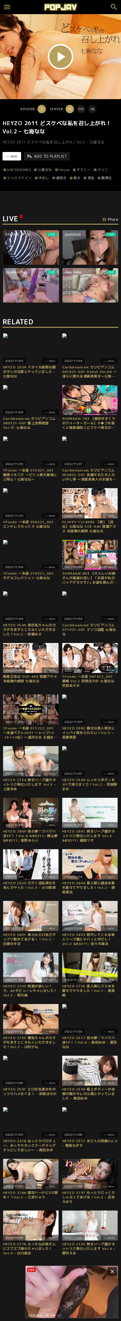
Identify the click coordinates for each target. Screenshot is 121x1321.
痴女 (76, 177)
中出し (44, 177)
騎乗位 (106, 177)
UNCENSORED (19, 169)
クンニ (103, 169)
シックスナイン (19, 177)
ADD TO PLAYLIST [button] (50, 156)
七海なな (45, 169)
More (113, 219)
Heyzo (64, 169)
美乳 (91, 177)
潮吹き (61, 177)
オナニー (84, 169)
